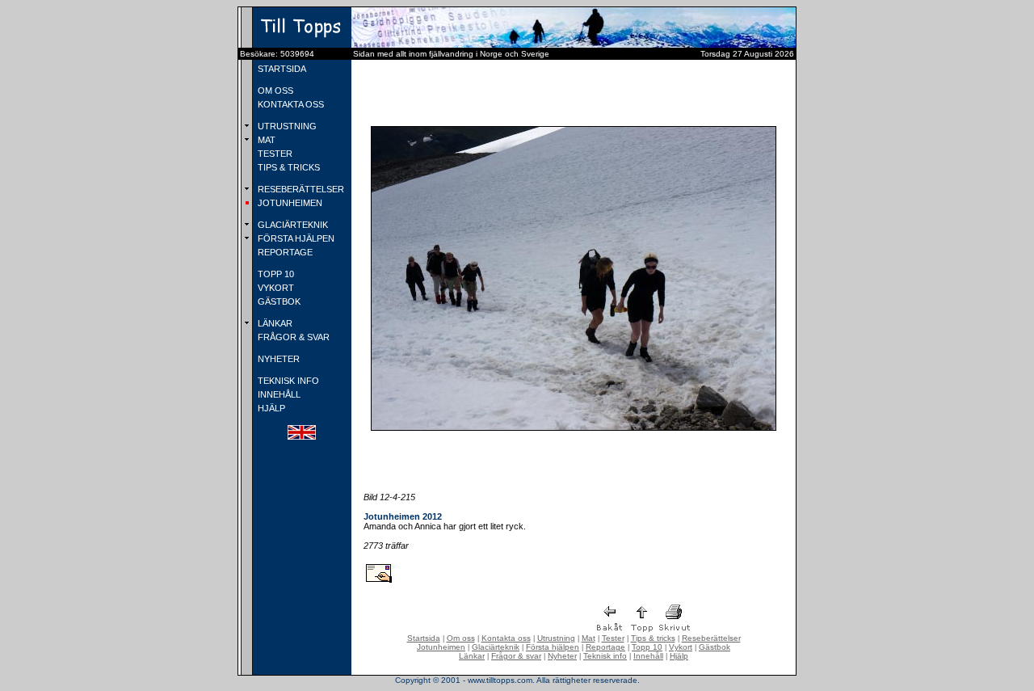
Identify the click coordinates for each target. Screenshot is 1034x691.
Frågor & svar (516, 655)
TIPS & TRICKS (287, 167)
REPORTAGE (284, 252)
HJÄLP (270, 408)
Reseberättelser (711, 638)
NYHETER (277, 359)
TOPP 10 (274, 274)
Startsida (423, 638)
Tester (613, 638)
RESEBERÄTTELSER (299, 189)
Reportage (605, 647)
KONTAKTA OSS (289, 104)
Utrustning (556, 638)
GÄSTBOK (278, 301)
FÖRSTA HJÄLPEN (294, 238)
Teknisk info (605, 655)
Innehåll (648, 655)
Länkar (472, 655)
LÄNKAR (273, 323)
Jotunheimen (441, 647)
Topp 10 (647, 647)
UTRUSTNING (286, 126)
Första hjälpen (552, 647)
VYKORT (274, 288)
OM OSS (274, 90)
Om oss (461, 638)
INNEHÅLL (278, 394)
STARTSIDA (280, 69)
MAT (265, 140)
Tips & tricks (653, 638)
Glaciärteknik (495, 647)
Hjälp (679, 655)
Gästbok (714, 647)
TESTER (273, 153)
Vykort (680, 647)
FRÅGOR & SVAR (292, 337)
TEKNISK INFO (287, 381)
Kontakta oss (506, 638)
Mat (588, 638)
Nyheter (562, 655)
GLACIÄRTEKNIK (291, 225)
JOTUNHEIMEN (288, 203)
